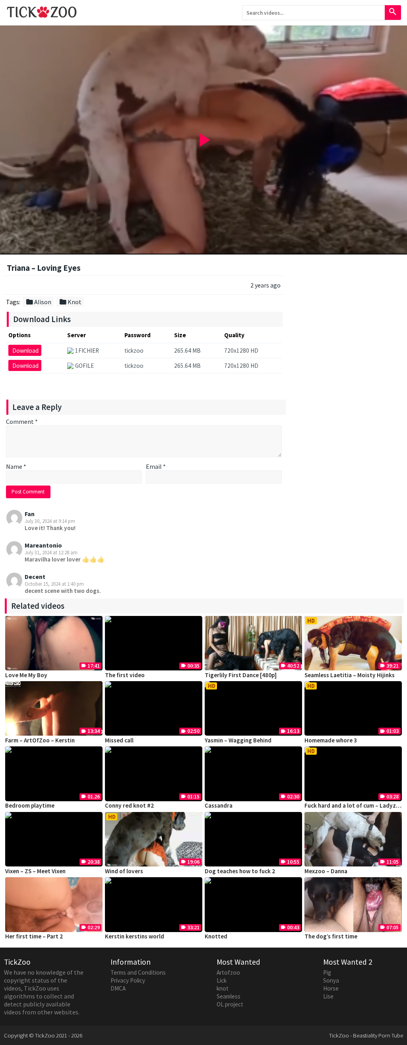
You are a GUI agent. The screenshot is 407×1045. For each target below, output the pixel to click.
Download (25, 350)
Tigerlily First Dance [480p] (241, 675)
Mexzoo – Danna (325, 871)
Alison (38, 302)
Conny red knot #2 (129, 805)
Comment (22, 421)
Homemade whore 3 (330, 740)
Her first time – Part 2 (34, 936)
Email (156, 466)
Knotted (216, 936)
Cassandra (219, 805)
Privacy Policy (127, 980)
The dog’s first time (330, 936)
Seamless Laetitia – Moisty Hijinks (349, 675)
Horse (331, 988)
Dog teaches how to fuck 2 (240, 871)
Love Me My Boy (26, 675)
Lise (328, 996)
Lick (222, 980)
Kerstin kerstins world (134, 936)
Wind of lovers (124, 871)
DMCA (118, 988)
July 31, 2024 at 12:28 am (51, 552)
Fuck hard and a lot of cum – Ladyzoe (353, 805)
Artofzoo (228, 972)
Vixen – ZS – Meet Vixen (35, 871)
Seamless (228, 996)
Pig (327, 972)
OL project (230, 1004)
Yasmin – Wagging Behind (238, 740)
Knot (70, 302)
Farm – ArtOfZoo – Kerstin (40, 740)
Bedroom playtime (29, 805)
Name (16, 466)
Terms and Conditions (138, 972)
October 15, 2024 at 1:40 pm (54, 584)
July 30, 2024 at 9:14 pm (50, 521)
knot (223, 988)
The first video (125, 675)
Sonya (331, 980)
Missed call (119, 740)
